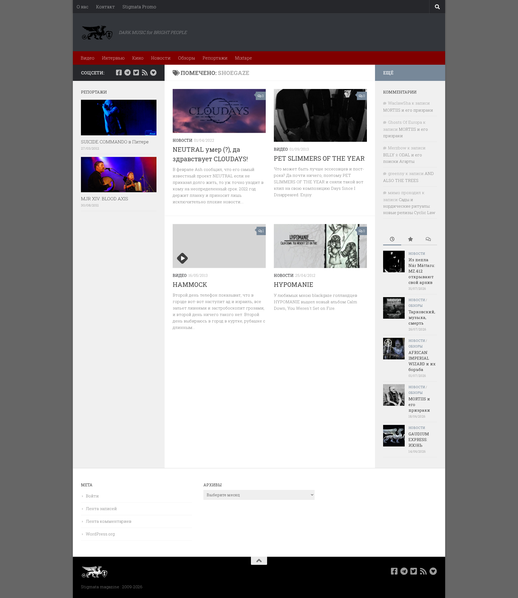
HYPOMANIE (293, 284)
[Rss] (144, 72)
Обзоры (186, 58)
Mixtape (243, 58)
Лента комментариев (108, 521)
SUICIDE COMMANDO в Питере (115, 142)
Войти (92, 496)
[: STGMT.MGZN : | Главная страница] (97, 32)
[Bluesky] (153, 72)
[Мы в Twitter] (136, 72)
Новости (161, 58)
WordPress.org (100, 534)
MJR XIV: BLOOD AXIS (104, 198)
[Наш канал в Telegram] (127, 72)
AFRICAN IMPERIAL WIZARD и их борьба (421, 361)
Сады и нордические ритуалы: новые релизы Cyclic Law (409, 206)
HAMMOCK (190, 284)
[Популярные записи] (410, 239)
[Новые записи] (392, 239)
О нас (82, 6)
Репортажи (215, 58)
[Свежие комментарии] (428, 239)
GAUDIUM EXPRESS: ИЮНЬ (418, 439)
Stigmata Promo (139, 6)
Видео (87, 58)
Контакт (105, 6)
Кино (138, 58)
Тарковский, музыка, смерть (421, 317)
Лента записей (101, 508)
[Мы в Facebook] (118, 72)
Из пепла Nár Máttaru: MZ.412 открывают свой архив (421, 271)
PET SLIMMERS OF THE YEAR (319, 158)
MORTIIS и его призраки (408, 110)
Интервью (113, 58)
